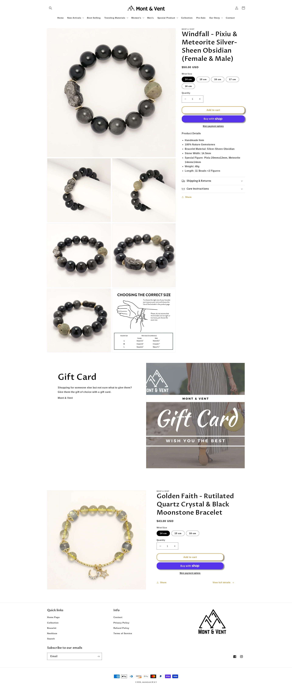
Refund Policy (121, 628)
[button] (50, 8)
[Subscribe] (98, 656)
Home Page (53, 617)
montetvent (146, 682)
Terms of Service (122, 633)
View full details (222, 582)
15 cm (203, 79)
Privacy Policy (121, 622)
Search (51, 638)
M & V (154, 682)
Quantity (186, 93)
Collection (53, 622)
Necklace (52, 633)
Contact (117, 617)
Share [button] (188, 197)
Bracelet (51, 628)
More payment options (213, 126)
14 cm (188, 79)
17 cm (232, 79)
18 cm (188, 86)
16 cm (217, 79)
